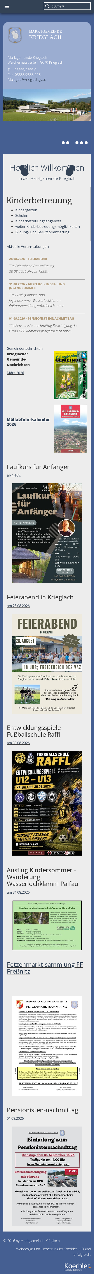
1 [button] (64, 143)
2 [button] (68, 143)
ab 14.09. (14, 475)
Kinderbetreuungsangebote (38, 221)
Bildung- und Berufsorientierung (42, 232)
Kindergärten (26, 210)
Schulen (21, 215)
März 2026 (15, 372)
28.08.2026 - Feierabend (28, 259)
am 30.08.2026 (18, 742)
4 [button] (77, 143)
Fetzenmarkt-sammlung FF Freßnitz (45, 967)
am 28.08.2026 (18, 605)
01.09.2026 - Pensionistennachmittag (41, 318)
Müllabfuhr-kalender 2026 (28, 422)
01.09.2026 (15, 1118)
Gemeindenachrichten (25, 348)
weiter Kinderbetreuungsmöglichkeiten (47, 226)
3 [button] (73, 143)
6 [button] (87, 143)
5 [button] (82, 143)
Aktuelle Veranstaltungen (28, 246)
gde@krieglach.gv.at (31, 79)
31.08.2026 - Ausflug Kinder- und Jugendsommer (37, 286)
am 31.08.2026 (18, 892)
